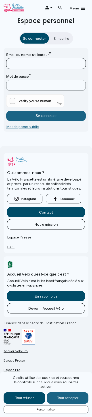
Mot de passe (17, 76)
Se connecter (34, 38)
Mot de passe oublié (22, 126)
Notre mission (46, 224)
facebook (67, 199)
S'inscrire (61, 38)
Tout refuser (24, 398)
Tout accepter (67, 398)
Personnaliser (46, 409)
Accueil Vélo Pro (16, 351)
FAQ (11, 247)
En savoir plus (46, 296)
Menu (74, 8)
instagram (28, 199)
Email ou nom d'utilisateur (27, 54)
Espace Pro (12, 370)
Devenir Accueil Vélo (46, 308)
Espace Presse (19, 237)
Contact (46, 212)
